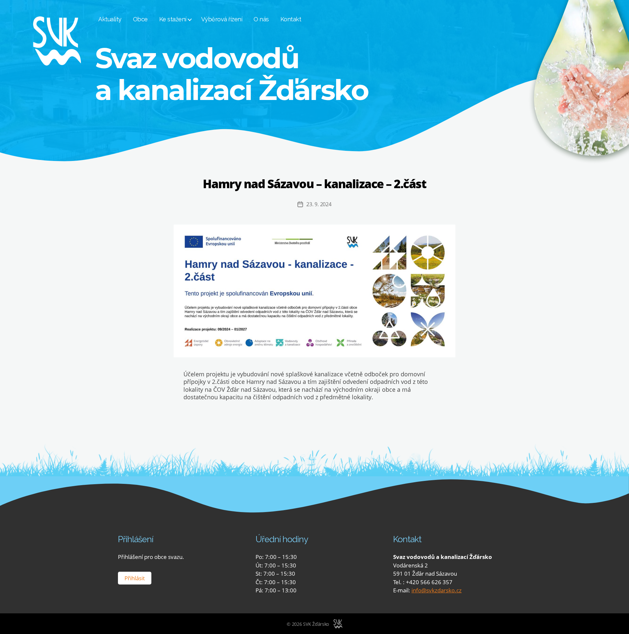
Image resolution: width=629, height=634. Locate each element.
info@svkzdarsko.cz (436, 590)
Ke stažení (172, 19)
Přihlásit (134, 578)
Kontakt (290, 19)
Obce (140, 19)
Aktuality (110, 19)
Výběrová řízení (221, 19)
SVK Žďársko (316, 624)
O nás (261, 19)
